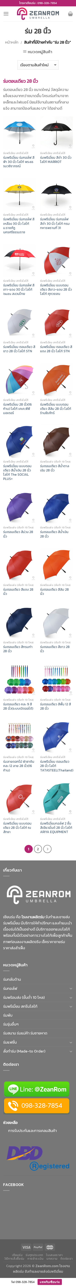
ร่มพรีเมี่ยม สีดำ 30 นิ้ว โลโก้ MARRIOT (55, 160)
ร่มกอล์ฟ (10, 988)
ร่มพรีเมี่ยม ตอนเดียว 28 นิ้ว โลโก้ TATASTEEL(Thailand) (56, 766)
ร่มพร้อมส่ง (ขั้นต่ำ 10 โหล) (24, 997)
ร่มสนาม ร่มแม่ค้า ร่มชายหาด (25, 1033)
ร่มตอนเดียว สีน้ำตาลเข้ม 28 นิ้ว (54, 468)
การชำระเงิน (35, 1258)
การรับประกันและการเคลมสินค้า (32, 1130)
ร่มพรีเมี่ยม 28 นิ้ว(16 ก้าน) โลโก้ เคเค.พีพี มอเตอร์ (17, 408)
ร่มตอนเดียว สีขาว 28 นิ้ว (55, 649)
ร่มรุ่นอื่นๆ (11, 1024)
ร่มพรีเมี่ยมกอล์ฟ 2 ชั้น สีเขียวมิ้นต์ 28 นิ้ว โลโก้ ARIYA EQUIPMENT (56, 827)
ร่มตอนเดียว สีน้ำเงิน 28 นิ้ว (54, 534)
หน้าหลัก (11, 42)
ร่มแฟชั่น (10, 1042)
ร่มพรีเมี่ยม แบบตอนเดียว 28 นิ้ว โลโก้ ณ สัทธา (17, 827)
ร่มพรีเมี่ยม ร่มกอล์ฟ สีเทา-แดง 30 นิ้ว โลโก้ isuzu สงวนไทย (18, 289)
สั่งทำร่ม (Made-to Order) (24, 1051)
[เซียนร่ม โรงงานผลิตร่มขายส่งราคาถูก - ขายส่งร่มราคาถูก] (38, 13)
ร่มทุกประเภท (34, 1255)
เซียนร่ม (17, 1255)
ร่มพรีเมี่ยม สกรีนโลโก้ (20, 1006)
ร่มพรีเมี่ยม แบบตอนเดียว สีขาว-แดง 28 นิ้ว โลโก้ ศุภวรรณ (56, 289)
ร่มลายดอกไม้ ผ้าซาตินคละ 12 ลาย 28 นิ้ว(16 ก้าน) (18, 766)
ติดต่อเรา (66, 1258)
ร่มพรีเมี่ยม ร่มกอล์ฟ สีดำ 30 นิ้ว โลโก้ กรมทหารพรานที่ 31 (55, 223)
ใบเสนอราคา (54, 1255)
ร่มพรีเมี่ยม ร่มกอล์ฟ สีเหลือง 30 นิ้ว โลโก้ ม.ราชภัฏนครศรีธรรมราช (18, 225)
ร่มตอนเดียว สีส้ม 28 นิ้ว (54, 591)
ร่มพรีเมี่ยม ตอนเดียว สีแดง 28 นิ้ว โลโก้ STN (56, 349)
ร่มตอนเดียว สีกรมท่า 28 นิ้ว (18, 649)
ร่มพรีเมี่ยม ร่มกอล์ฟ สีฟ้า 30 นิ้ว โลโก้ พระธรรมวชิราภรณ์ (18, 162)
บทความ (51, 1258)
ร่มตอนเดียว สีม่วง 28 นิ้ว (18, 534)
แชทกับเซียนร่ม (50, 1282)
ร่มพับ (7, 1015)
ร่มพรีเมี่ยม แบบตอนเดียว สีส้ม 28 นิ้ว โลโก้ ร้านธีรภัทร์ (55, 408)
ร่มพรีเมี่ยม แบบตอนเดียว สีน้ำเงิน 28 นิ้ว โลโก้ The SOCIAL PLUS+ (17, 472)
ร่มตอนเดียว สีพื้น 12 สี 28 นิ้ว (55, 706)
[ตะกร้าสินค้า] (70, 13)
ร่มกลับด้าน (12, 979)
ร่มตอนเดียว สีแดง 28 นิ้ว (18, 591)
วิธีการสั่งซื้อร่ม (14, 1258)
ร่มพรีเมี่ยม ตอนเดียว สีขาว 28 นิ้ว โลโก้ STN (19, 349)
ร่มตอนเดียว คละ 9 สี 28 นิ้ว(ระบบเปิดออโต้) (18, 706)
